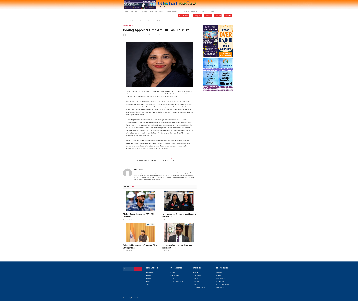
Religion (148, 278)
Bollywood (153, 11)
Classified (194, 11)
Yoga (147, 284)
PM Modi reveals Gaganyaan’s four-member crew (177, 161)
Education (172, 272)
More (160, 11)
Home (126, 11)
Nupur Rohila (132, 34)
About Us (195, 272)
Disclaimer (219, 272)
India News (134, 11)
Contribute (196, 284)
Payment (204, 11)
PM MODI (172, 278)
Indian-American (128, 25)
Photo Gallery (197, 275)
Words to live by (174, 275)
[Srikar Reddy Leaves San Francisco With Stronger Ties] (140, 233)
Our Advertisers (172, 11)
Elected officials (220, 287)
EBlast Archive (220, 278)
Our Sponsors (220, 281)
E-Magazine (185, 11)
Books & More (150, 272)
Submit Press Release (222, 284)
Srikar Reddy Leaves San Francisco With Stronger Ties (140, 246)
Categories (196, 281)
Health (148, 281)
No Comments (154, 34)
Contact (212, 11)
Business (144, 11)
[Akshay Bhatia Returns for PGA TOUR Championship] (140, 201)
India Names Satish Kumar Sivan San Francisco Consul (176, 246)
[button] (135, 11)
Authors (218, 275)
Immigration (149, 275)
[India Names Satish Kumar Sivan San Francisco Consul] (179, 233)
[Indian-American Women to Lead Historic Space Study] (179, 201)
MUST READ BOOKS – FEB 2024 (147, 161)
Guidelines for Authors (199, 287)
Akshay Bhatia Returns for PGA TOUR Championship (138, 215)
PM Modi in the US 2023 (176, 281)
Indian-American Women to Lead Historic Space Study (178, 215)
